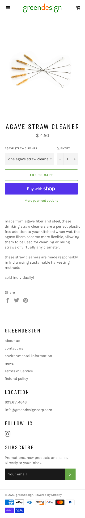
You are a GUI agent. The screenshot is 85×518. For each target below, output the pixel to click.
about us (12, 340)
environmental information (28, 356)
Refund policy (16, 378)
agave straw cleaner (21, 148)
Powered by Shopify (48, 494)
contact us (14, 348)
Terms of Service (19, 371)
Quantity (63, 148)
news (9, 363)
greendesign (25, 494)
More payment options (41, 201)
